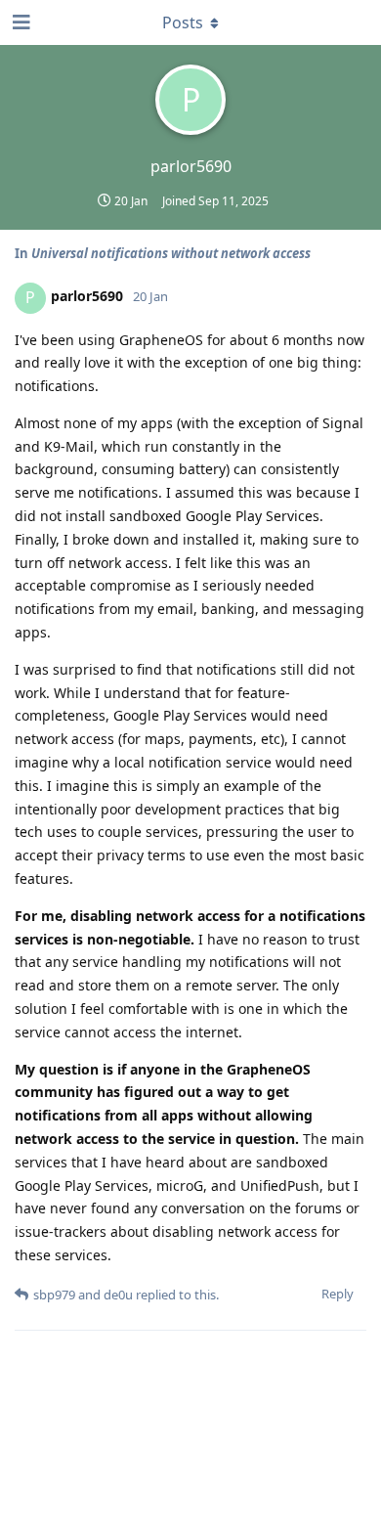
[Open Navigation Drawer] (19, 22)
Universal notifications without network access (171, 253)
